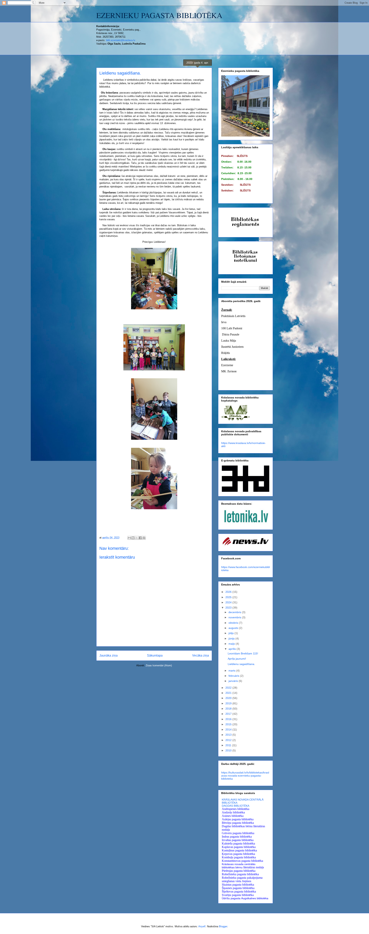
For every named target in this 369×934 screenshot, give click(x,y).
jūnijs (232, 638)
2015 (228, 724)
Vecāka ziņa (200, 655)
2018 (228, 708)
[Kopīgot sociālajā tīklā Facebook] (140, 538)
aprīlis (233, 648)
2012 (228, 740)
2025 (228, 597)
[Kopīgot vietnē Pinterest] (144, 538)
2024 (228, 602)
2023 (228, 607)
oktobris (234, 622)
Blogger (223, 926)
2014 (228, 729)
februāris (234, 675)
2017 (228, 713)
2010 (228, 750)
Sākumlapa (155, 655)
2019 (228, 703)
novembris (235, 617)
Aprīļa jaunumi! (237, 658)
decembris (235, 612)
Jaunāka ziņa (108, 655)
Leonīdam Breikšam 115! (243, 653)
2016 (228, 719)
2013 (228, 734)
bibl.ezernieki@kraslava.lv (120, 40)
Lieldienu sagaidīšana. (241, 664)
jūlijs (231, 633)
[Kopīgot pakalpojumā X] (137, 538)
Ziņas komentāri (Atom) (159, 665)
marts (232, 670)
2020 (228, 698)
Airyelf (201, 926)
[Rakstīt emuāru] (133, 538)
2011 (228, 745)
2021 (228, 692)
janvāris (234, 680)
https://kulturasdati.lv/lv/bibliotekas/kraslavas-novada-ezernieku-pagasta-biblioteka (245, 775)
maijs (232, 643)
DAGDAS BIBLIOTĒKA (235, 805)
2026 (228, 591)
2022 (228, 687)
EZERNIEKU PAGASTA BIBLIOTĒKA (159, 15)
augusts (234, 627)
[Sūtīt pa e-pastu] (129, 538)
